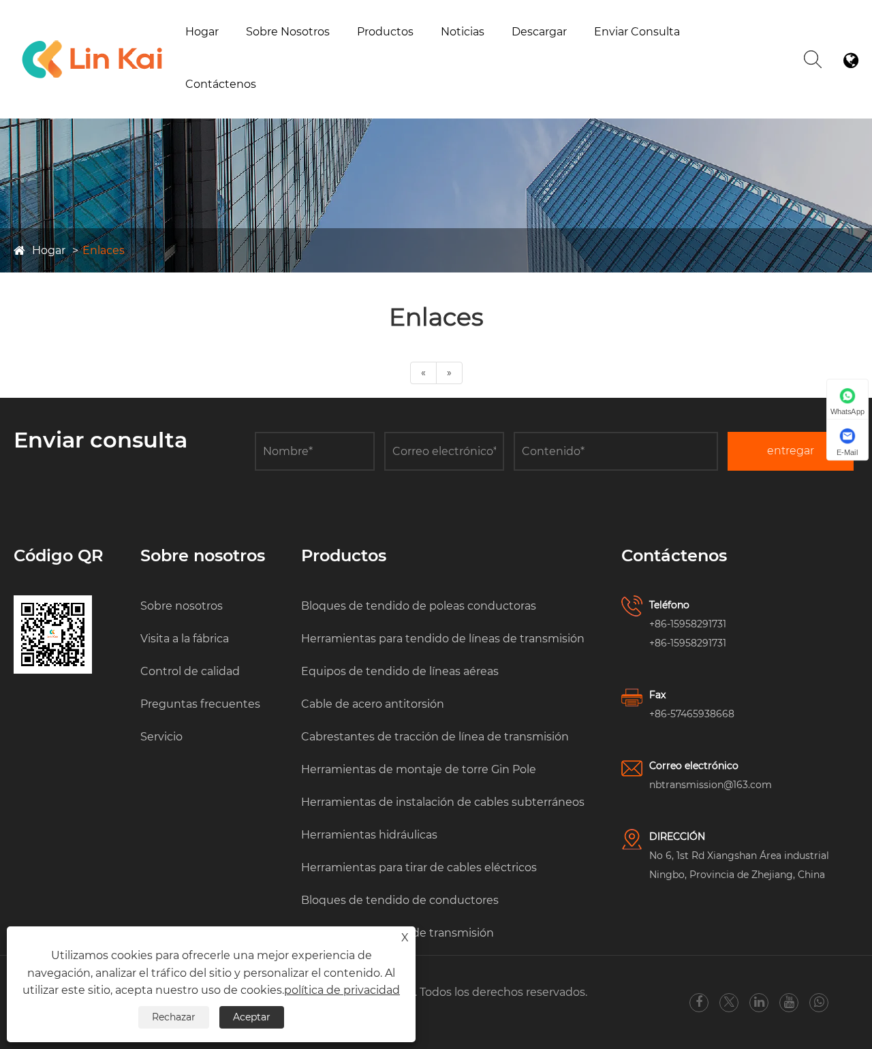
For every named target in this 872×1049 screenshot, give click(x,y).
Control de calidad (190, 671)
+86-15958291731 (687, 624)
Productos (385, 31)
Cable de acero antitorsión (372, 704)
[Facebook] (699, 1002)
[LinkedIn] (759, 1002)
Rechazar (174, 1017)
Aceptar (251, 1017)
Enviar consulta (637, 31)
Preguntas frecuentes (200, 704)
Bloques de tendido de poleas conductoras (418, 605)
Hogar (202, 31)
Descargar (539, 31)
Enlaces (103, 250)
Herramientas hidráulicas (369, 834)
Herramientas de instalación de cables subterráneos (443, 802)
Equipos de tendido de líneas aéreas (400, 671)
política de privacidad (342, 990)
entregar (790, 450)
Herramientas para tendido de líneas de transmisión (443, 638)
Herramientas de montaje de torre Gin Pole (418, 769)
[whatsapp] (819, 1002)
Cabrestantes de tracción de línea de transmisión (431, 48)
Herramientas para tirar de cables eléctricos (419, 867)
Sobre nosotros (288, 31)
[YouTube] (789, 1002)
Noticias (462, 31)
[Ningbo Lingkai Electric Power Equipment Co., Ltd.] (93, 42)
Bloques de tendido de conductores (400, 900)
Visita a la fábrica (292, 54)
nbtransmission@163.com (710, 785)
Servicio (161, 736)
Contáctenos (220, 84)
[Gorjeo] (729, 1002)
